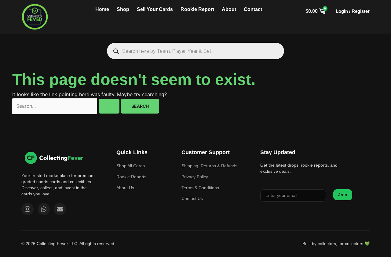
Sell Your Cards (155, 9)
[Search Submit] (109, 106)
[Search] (116, 51)
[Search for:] (66, 106)
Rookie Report (197, 9)
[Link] (54, 157)
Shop (123, 9)
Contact (253, 9)
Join (342, 194)
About (229, 9)
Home (102, 9)
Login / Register (353, 11)
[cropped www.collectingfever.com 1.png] (35, 17)
